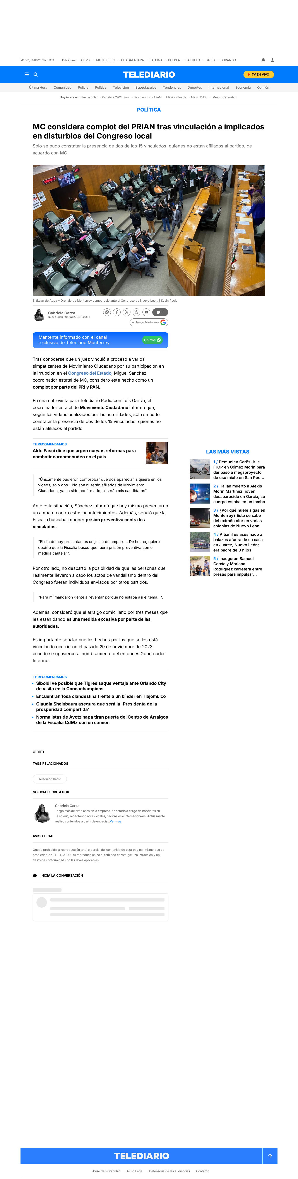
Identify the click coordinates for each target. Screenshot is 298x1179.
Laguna (156, 60)
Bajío (210, 60)
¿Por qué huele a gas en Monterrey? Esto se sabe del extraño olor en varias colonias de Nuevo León (239, 518)
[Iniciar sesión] (272, 60)
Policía (83, 87)
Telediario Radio (49, 779)
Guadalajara (132, 60)
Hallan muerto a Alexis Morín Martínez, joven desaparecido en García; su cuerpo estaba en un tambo (239, 494)
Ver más (115, 821)
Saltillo (193, 60)
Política (100, 87)
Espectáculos (145, 87)
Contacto (202, 1171)
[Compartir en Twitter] (126, 312)
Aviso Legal (135, 1171)
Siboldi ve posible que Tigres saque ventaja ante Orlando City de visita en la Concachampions (101, 686)
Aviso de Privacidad (106, 1171)
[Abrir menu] (27, 74)
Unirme (150, 340)
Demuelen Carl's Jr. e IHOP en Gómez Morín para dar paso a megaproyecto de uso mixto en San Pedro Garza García (239, 472)
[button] (149, 322)
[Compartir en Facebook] (117, 312)
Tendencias (172, 87)
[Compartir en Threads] (136, 312)
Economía (243, 87)
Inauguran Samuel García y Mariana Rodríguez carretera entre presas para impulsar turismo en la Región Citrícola (237, 571)
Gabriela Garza (61, 313)
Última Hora (38, 87)
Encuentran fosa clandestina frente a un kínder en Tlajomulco (101, 696)
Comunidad (62, 87)
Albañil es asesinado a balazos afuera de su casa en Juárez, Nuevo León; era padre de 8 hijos (238, 542)
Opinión (263, 87)
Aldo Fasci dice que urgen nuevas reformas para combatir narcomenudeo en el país (84, 453)
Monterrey (105, 60)
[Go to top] (270, 1156)
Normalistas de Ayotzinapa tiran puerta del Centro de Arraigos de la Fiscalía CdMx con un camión (102, 719)
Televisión (121, 87)
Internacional (219, 87)
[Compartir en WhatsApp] (107, 312)
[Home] (149, 74)
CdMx (86, 60)
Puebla (174, 60)
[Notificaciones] (263, 60)
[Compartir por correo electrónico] (146, 312)
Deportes (195, 87)
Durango (228, 60)
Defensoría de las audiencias (169, 1171)
